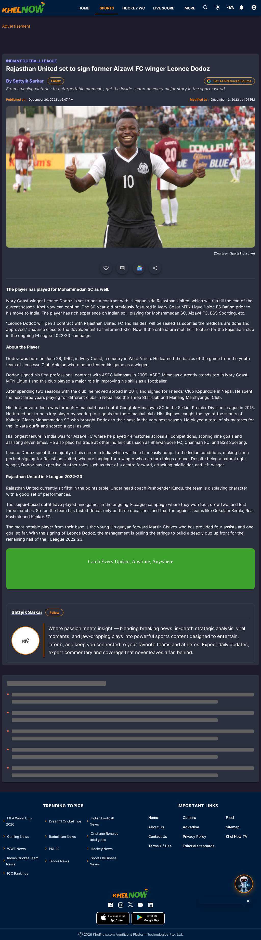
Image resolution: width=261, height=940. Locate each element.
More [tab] (190, 8)
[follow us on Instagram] (121, 905)
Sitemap (233, 827)
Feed (230, 817)
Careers (189, 817)
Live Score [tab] (163, 8)
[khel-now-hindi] (230, 8)
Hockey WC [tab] (133, 8)
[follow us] (139, 268)
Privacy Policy (194, 836)
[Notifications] (241, 8)
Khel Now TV (236, 836)
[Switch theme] (217, 8)
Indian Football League (31, 61)
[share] (155, 268)
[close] (248, 901)
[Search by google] (205, 8)
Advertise (191, 827)
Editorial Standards (199, 846)
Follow (56, 81)
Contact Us (157, 836)
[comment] (122, 268)
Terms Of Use (160, 846)
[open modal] (244, 884)
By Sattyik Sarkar (25, 81)
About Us (156, 827)
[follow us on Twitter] (130, 905)
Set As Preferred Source (232, 81)
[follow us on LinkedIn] (150, 905)
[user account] (254, 8)
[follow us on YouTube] (140, 905)
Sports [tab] (107, 8)
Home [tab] (84, 8)
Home (153, 817)
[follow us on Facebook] (111, 905)
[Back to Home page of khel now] (23, 8)
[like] (106, 268)
